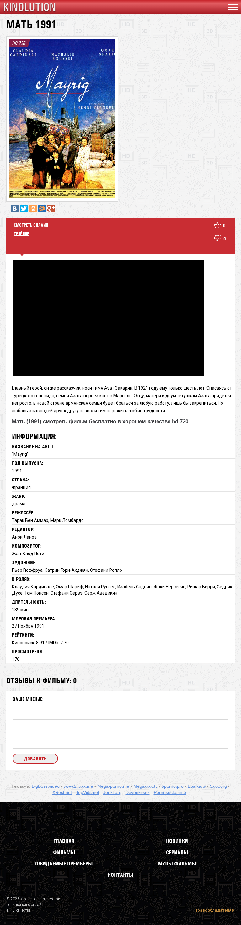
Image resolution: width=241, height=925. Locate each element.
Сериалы (177, 852)
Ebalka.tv (197, 786)
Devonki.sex (138, 792)
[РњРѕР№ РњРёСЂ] (42, 208)
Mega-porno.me (113, 786)
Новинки (177, 841)
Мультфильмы (177, 863)
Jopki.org (112, 792)
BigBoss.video (46, 786)
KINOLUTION (29, 7)
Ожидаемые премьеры (64, 863)
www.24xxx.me (78, 786)
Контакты (120, 874)
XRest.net (62, 792)
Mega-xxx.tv (145, 786)
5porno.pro (173, 786)
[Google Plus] (51, 208)
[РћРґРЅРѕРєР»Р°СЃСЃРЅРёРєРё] (33, 208)
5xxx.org (218, 786)
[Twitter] (24, 208)
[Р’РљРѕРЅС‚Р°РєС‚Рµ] (15, 208)
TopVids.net (87, 792)
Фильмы (64, 852)
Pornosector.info (170, 792)
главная (63, 841)
